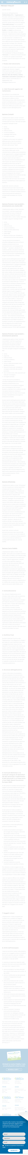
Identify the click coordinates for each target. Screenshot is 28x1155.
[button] (26, 1111)
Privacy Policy (9, 1147)
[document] (14, 577)
